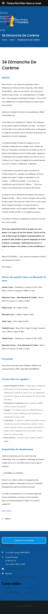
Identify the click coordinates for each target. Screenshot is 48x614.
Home (4, 40)
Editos (12, 40)
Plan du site (31, 592)
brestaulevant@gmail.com (15, 569)
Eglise (29, 588)
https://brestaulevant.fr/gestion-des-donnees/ (21, 577)
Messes (8, 588)
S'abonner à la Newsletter (24, 540)
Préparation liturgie (12, 592)
